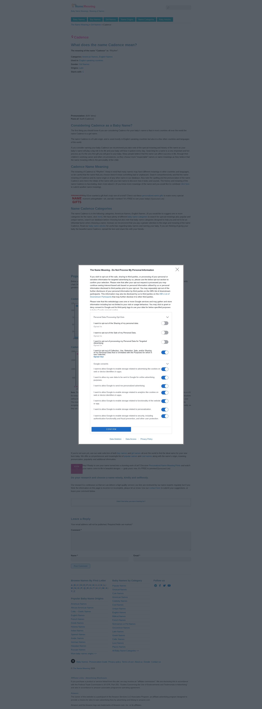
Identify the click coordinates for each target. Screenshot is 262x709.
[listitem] (131, 317)
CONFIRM (111, 429)
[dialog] (131, 354)
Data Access (131, 439)
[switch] (164, 323)
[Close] (178, 270)
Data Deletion (115, 439)
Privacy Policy (146, 439)
